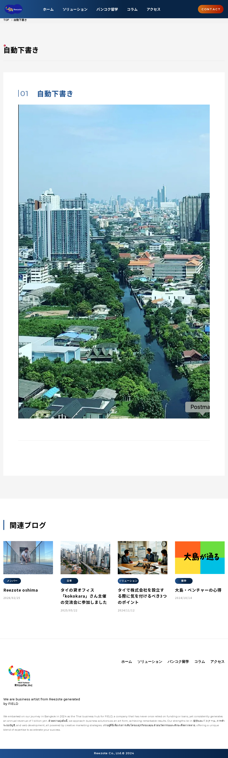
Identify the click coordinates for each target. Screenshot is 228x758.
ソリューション (75, 9)
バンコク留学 (107, 9)
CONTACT (211, 9)
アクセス (154, 9)
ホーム (48, 9)
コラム (132, 9)
